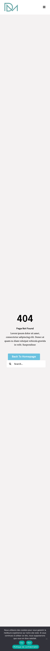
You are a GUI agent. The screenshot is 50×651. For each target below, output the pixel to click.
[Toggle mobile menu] (44, 7)
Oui (21, 643)
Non (29, 643)
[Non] (46, 638)
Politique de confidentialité (26, 647)
